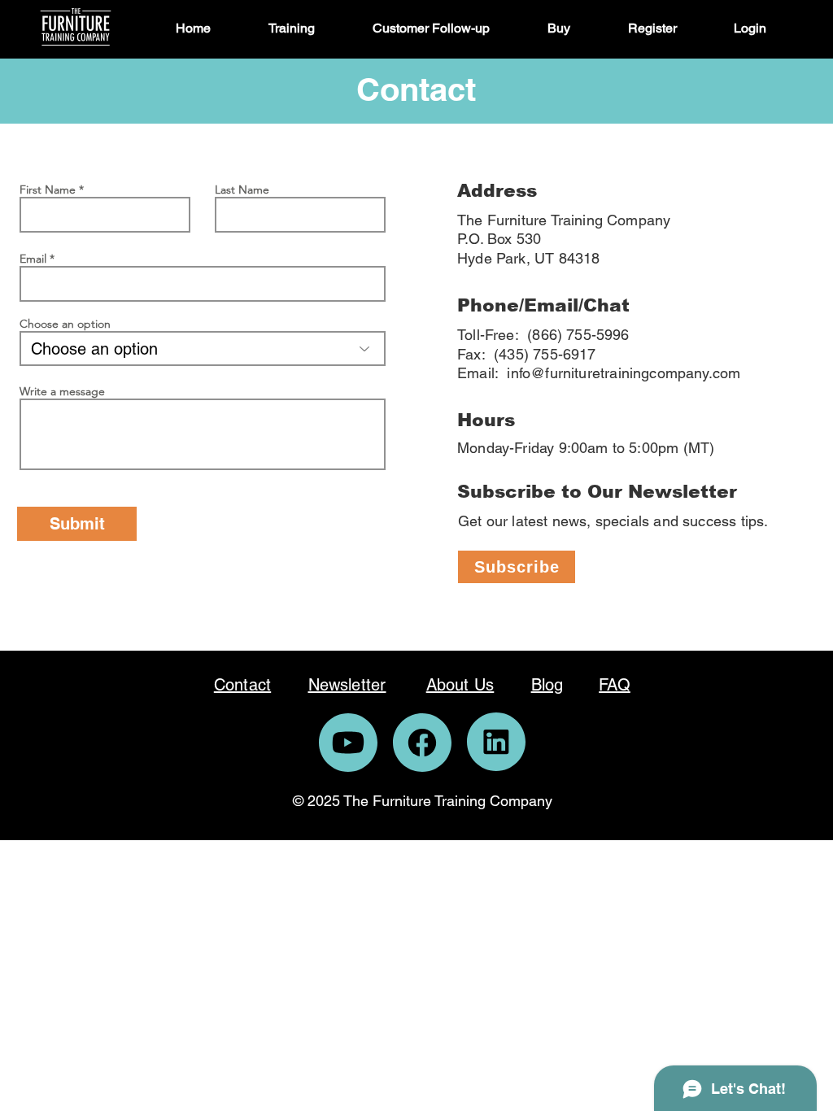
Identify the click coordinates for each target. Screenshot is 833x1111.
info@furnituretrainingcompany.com (623, 372)
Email (33, 258)
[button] (308, 28)
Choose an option (65, 323)
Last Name (242, 189)
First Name (48, 189)
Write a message (62, 391)
